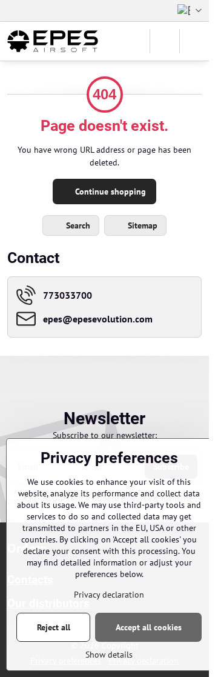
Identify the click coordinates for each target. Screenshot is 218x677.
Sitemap (141, 225)
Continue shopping (109, 191)
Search (77, 225)
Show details (109, 654)
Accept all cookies (149, 627)
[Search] (164, 41)
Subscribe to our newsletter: (105, 435)
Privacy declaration (109, 594)
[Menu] (194, 41)
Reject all (53, 627)
